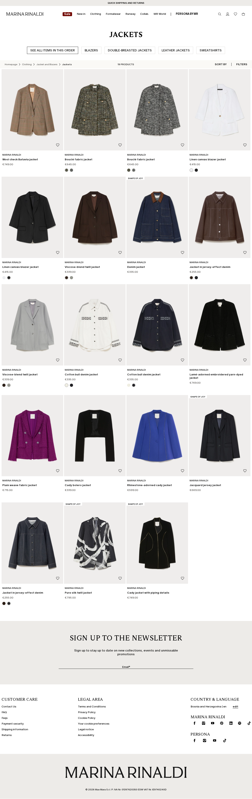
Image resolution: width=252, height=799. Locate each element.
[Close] (161, 340)
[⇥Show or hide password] (158, 387)
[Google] (94, 429)
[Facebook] (107, 429)
